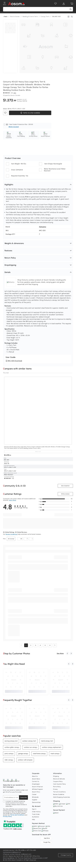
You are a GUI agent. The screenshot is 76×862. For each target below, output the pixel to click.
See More (60, 653)
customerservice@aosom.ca (12, 852)
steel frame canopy (39, 753)
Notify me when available (31, 113)
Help (33, 819)
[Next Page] (55, 645)
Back (5, 16)
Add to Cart (38, 451)
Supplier (34, 800)
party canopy (9, 753)
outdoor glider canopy (12, 747)
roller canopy (9, 760)
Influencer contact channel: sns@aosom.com (17, 854)
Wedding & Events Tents (30, 16)
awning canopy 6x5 (11, 741)
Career (34, 794)
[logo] (16, 3)
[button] (38, 184)
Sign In (34, 809)
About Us (35, 776)
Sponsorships (36, 802)
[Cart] (72, 4)
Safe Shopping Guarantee (61, 797)
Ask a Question (65, 486)
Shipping (56, 776)
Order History (36, 811)
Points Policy (57, 786)
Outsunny (42, 227)
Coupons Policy (58, 781)
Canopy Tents (45, 16)
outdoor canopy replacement (51, 747)
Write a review (65, 494)
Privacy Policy (7, 816)
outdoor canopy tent (29, 741)
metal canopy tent (47, 741)
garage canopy (23, 753)
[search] (70, 9)
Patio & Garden (15, 16)
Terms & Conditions (59, 792)
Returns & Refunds (59, 779)
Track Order (36, 814)
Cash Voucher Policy (59, 784)
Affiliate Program (37, 789)
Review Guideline (58, 794)
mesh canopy (55, 753)
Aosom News (36, 779)
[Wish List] (55, 4)
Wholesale (35, 797)
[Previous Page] (21, 645)
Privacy (55, 789)
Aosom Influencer (37, 786)
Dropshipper (36, 784)
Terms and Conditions (17, 815)
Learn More (12, 500)
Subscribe (23, 797)
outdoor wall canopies (25, 760)
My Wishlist (35, 817)
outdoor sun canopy (30, 747)
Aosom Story (36, 792)
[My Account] (64, 4)
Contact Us (35, 781)
